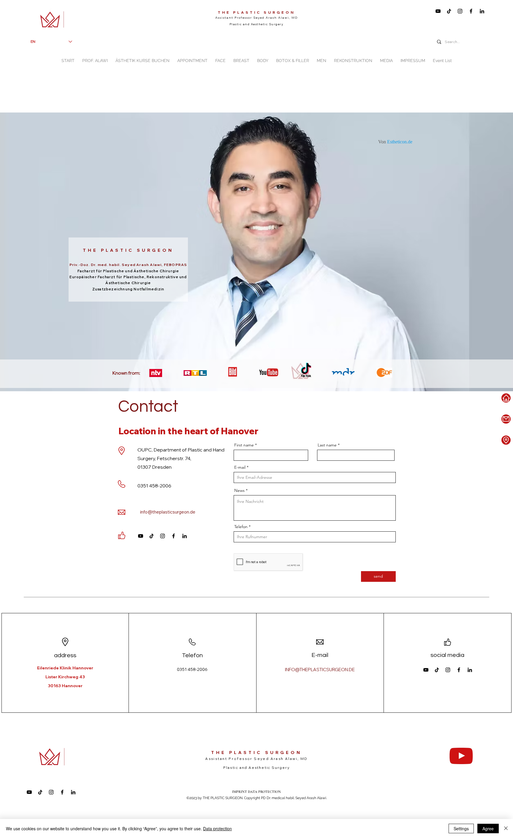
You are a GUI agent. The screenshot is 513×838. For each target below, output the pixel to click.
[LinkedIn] (482, 11)
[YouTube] (438, 11)
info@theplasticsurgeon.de (167, 512)
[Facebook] (471, 11)
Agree (488, 828)
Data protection (217, 828)
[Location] (506, 440)
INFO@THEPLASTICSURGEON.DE (320, 669)
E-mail (240, 467)
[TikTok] (449, 11)
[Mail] (506, 419)
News (239, 490)
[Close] (505, 828)
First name (244, 445)
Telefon (241, 527)
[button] (220, 58)
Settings (461, 828)
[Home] (506, 398)
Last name (327, 445)
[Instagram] (460, 11)
